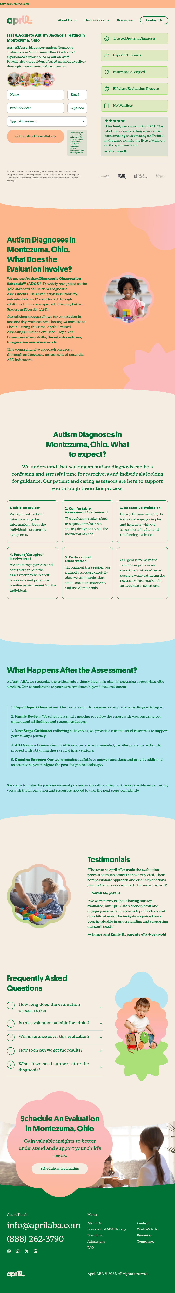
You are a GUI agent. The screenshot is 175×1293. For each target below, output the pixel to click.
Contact (143, 1223)
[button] (67, 20)
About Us (94, 1223)
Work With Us (147, 1229)
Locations (95, 1235)
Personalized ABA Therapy (107, 1229)
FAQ (91, 1247)
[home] (19, 20)
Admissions (96, 1241)
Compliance (145, 1241)
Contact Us (154, 20)
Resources (125, 20)
